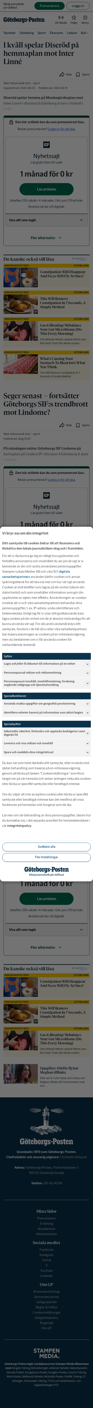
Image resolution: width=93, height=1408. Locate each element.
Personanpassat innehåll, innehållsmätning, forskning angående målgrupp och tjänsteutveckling (39, 683)
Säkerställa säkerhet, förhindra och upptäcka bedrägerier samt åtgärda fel (44, 733)
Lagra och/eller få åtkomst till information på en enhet (39, 664)
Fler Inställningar (46, 857)
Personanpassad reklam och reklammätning (32, 673)
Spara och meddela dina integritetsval (28, 752)
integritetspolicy (19, 826)
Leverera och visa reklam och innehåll (28, 743)
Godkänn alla (46, 847)
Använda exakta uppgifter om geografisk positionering (39, 703)
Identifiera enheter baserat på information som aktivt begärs (43, 712)
